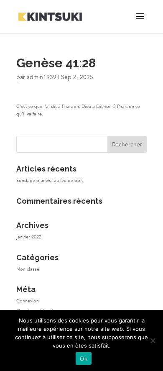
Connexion (27, 301)
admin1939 (41, 77)
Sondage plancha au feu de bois (50, 180)
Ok (83, 358)
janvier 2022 (28, 237)
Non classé (27, 269)
